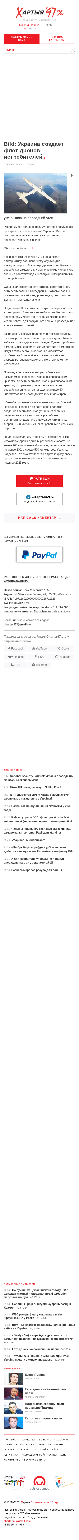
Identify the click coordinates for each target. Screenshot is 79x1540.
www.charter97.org (46, 1502)
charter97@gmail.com (17, 1520)
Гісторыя (37, 1444)
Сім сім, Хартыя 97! (57, 38)
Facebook (17, 648)
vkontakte (17, 656)
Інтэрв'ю (9, 1449)
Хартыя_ (39, 12)
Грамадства (27, 1440)
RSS (17, 664)
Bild (32, 248)
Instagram (65, 656)
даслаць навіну (29, 25)
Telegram (41, 664)
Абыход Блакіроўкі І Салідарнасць (44, 1455)
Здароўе (42, 1449)
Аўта (55, 1449)
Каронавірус (12, 1460)
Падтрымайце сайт (21, 38)
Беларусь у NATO (35, 1460)
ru (30, 29)
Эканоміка (45, 1440)
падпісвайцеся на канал (39, 499)
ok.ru (41, 656)
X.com (65, 648)
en (36, 29)
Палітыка (10, 1440)
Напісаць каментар (39, 517)
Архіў (49, 25)
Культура (21, 1444)
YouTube (41, 648)
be (25, 29)
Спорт (8, 1444)
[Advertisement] (39, 97)
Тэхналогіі (26, 1449)
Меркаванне (12, 1368)
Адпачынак (11, 1455)
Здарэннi (62, 1440)
